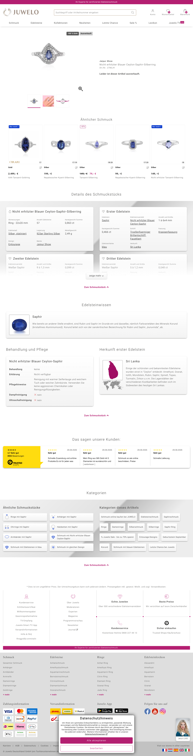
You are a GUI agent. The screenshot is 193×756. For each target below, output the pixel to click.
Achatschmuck (57, 663)
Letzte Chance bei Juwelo (162, 547)
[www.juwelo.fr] (164, 750)
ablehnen (104, 729)
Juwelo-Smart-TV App (26, 625)
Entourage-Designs (148, 537)
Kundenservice (26, 602)
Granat (147, 685)
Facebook (147, 711)
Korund (104, 547)
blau (104, 247)
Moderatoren (73, 607)
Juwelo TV (176, 23)
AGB (17, 746)
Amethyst (149, 667)
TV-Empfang (26, 620)
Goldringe (8, 690)
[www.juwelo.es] (176, 750)
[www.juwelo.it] (187, 750)
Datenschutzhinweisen (95, 734)
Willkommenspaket (26, 611)
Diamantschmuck (58, 685)
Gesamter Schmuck (12, 663)
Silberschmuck (136, 527)
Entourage (14, 244)
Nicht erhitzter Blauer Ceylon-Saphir (142, 222)
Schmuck (14, 23)
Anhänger (7, 667)
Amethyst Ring (104, 667)
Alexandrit (149, 663)
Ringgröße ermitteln (26, 638)
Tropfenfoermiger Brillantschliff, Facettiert (140, 235)
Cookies (44, 746)
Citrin (147, 681)
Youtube (155, 711)
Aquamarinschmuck (60, 672)
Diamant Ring (104, 681)
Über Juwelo (73, 602)
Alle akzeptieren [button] (96, 740)
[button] (153, 12)
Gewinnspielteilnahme (26, 616)
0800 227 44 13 (129, 633)
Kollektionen (61, 23)
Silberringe (154, 527)
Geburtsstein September (174, 537)
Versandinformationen (26, 629)
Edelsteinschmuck (149, 517)
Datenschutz (30, 746)
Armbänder (8, 672)
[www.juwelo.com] (181, 750)
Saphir (105, 220)
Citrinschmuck (57, 681)
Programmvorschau (73, 620)
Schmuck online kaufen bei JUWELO (118, 517)
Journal (72, 629)
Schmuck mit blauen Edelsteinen (129, 547)
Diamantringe (9, 685)
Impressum (58, 746)
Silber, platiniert (17, 233)
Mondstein (149, 690)
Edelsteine (36, 23)
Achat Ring (102, 663)
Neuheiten (84, 23)
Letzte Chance (110, 23)
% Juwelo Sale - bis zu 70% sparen (117, 537)
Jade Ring (102, 690)
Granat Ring (103, 685)
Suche (133, 12)
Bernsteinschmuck (59, 676)
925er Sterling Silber (48, 233)
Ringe (104, 527)
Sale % (133, 23)
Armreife (7, 676)
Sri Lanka (135, 247)
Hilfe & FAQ (26, 634)
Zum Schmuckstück (95, 287)
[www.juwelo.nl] (170, 750)
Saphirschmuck (171, 517)
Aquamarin (149, 672)
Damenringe (118, 527)
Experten (73, 611)
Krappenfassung (167, 232)
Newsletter (73, 625)
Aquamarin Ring (105, 672)
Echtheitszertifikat (26, 607)
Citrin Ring (102, 676)
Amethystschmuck (59, 667)
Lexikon (153, 23)
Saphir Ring (170, 527)
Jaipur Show (44, 244)
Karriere (7, 746)
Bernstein (149, 676)
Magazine (73, 616)
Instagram (163, 711)
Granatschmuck (58, 690)
